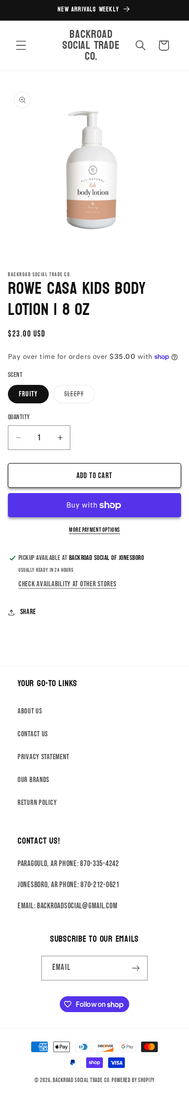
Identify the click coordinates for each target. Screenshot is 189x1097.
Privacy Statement (43, 757)
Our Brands (33, 779)
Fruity (28, 394)
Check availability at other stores (67, 584)
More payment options (94, 530)
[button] (21, 45)
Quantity (19, 417)
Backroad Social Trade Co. (81, 1080)
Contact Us (33, 734)
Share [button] (28, 611)
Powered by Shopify (133, 1080)
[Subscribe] (135, 968)
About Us (30, 711)
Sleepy (79, 396)
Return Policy (37, 802)
